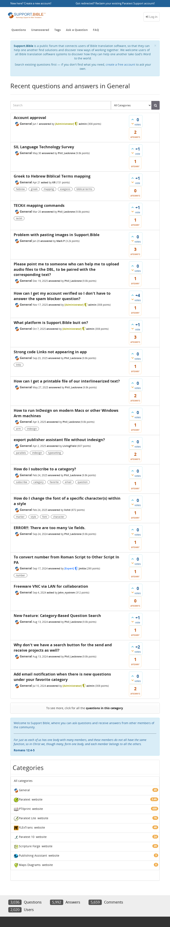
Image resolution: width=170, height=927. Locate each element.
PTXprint (25, 809)
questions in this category (104, 708)
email (68, 482)
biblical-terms (84, 189)
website (37, 799)
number (20, 575)
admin (83, 124)
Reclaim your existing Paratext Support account (124, 3)
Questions (18, 30)
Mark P (60, 241)
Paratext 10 (26, 837)
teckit (19, 218)
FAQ (96, 30)
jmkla (82, 568)
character (58, 517)
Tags (57, 30)
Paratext (24, 799)
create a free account (120, 64)
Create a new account (37, 3)
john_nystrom (66, 592)
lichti (67, 510)
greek (34, 189)
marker (20, 517)
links (18, 365)
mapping (49, 189)
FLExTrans (26, 827)
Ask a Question (77, 30)
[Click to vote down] (132, 123)
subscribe (21, 482)
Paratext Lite (27, 818)
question (82, 482)
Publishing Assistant (33, 855)
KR (54, 182)
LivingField (69, 446)
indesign (32, 428)
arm (18, 428)
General (26, 123)
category (38, 482)
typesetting (54, 453)
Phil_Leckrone (66, 153)
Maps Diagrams (30, 865)
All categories (23, 781)
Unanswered (40, 30)
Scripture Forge (29, 846)
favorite (54, 482)
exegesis (65, 189)
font (44, 517)
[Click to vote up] (132, 119)
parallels (21, 453)
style (33, 517)
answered (45, 124)
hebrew (20, 189)
